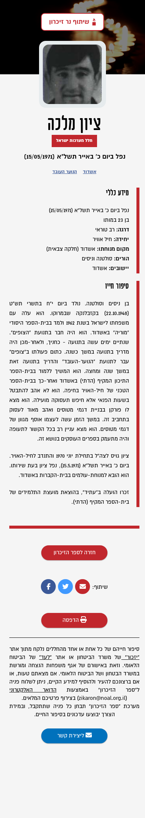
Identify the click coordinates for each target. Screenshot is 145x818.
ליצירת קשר (71, 735)
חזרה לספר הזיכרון (75, 552)
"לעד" (45, 657)
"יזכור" (132, 657)
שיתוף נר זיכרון (69, 22)
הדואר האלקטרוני (33, 690)
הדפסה (71, 620)
